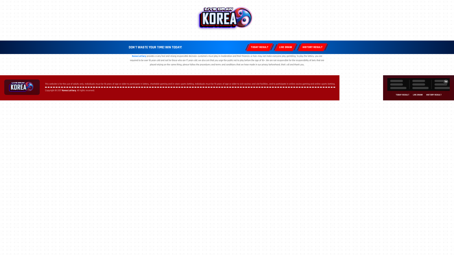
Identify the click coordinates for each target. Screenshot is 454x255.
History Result (313, 47)
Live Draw (285, 47)
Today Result (259, 47)
